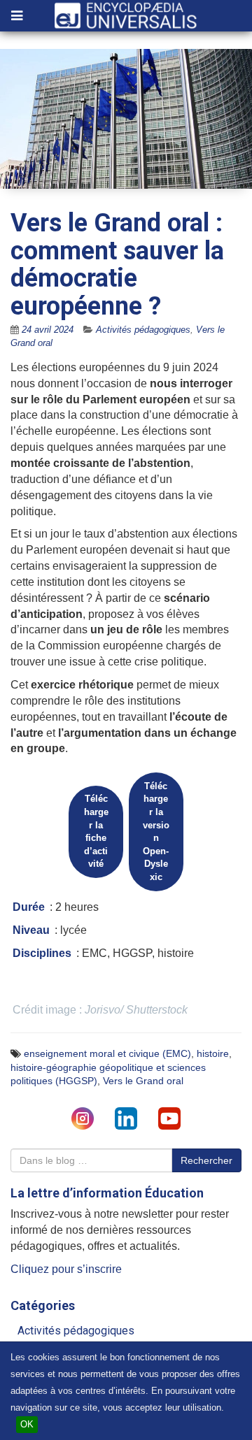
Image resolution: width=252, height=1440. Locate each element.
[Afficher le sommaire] (17, 17)
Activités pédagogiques (143, 329)
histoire (213, 1054)
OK (27, 1424)
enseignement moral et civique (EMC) (107, 1054)
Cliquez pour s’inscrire (66, 1269)
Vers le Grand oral (143, 1081)
